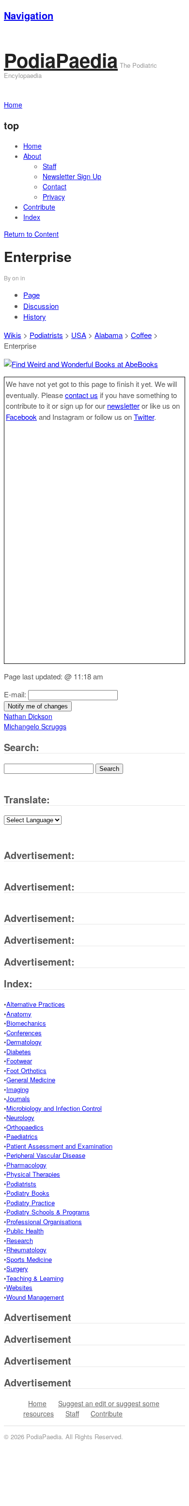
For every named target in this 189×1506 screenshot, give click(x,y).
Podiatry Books (27, 1193)
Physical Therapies (33, 1174)
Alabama (108, 335)
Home (32, 146)
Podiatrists (46, 335)
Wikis (12, 335)
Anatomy (19, 1013)
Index (31, 217)
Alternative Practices (35, 1004)
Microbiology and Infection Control (54, 1108)
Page (31, 295)
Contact (54, 186)
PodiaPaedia (61, 60)
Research (19, 1240)
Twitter (144, 417)
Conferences (24, 1032)
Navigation (28, 15)
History (34, 316)
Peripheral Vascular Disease (45, 1155)
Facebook (21, 417)
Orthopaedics (25, 1127)
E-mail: (16, 694)
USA (78, 335)
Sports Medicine (29, 1259)
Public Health (25, 1230)
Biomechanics (26, 1023)
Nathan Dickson (28, 716)
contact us (81, 395)
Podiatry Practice (30, 1202)
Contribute (39, 207)
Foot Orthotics (26, 1070)
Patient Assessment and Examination (59, 1146)
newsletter (123, 405)
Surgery (17, 1268)
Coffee (141, 335)
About (32, 156)
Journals (18, 1098)
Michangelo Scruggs (35, 726)
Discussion (41, 306)
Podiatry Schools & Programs (48, 1211)
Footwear (19, 1060)
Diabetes (18, 1051)
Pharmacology (26, 1164)
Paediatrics (22, 1136)
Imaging (17, 1089)
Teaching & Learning (34, 1278)
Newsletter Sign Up (72, 176)
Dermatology (24, 1041)
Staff (49, 166)
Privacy (54, 196)
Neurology (20, 1117)
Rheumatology (26, 1249)
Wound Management (35, 1297)
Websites (19, 1287)
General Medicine (30, 1079)
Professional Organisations (44, 1221)
